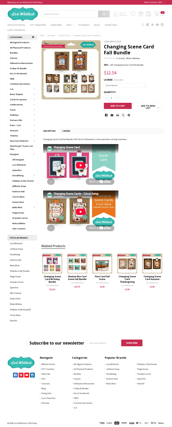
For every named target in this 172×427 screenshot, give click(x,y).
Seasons (14, 130)
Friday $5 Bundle (18, 68)
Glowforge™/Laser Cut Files (21, 147)
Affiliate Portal (16, 25)
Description (49, 131)
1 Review (66, 131)
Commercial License (20, 83)
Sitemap (45, 403)
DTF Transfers (38, 25)
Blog (97, 25)
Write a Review (133, 58)
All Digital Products (19, 42)
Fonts (13, 109)
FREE (12, 78)
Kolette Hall (18, 191)
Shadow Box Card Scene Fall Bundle (77, 278)
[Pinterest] (152, 24)
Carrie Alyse (18, 196)
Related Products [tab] (53, 246)
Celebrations (16, 104)
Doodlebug (18, 175)
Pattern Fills (16, 120)
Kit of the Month (18, 73)
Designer (14, 154)
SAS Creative (18, 228)
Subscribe (56, 25)
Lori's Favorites (16, 30)
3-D (11, 89)
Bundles (14, 52)
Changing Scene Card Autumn (152, 278)
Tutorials (83, 25)
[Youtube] (157, 24)
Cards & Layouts (18, 99)
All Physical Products (20, 47)
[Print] (117, 115)
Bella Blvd (17, 207)
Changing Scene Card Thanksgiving (127, 279)
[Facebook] (147, 24)
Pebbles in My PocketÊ (20, 309)
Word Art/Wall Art (19, 141)
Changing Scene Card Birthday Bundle (52, 279)
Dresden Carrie (20, 218)
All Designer (18, 159)
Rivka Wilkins (18, 223)
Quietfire (17, 170)
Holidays (14, 115)
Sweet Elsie (18, 202)
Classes (13, 58)
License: (113, 79)
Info (69, 25)
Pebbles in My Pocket (23, 180)
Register (123, 15)
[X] (142, 24)
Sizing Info (111, 25)
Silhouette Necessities (21, 63)
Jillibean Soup (19, 186)
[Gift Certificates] (142, 14)
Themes (14, 135)
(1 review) (120, 58)
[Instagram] (162, 24)
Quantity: (110, 92)
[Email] (112, 115)
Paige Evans (18, 212)
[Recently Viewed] (150, 14)
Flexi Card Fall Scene (102, 278)
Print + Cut (15, 125)
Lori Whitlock (19, 164)
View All (13, 320)
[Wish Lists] (134, 14)
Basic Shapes (16, 94)
